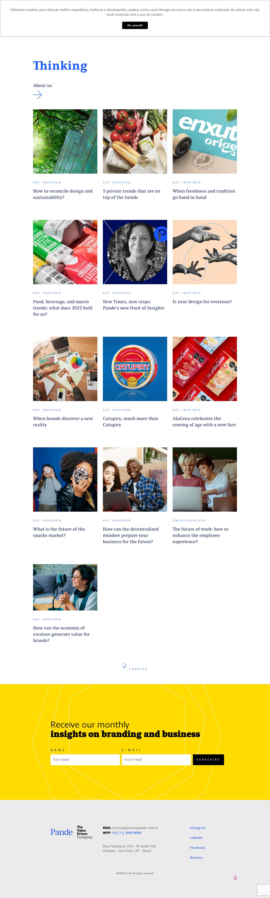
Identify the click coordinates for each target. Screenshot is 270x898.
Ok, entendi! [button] (135, 25)
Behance (196, 857)
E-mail (132, 750)
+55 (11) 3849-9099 (126, 833)
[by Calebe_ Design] (235, 878)
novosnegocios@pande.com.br (135, 828)
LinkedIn (196, 838)
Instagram (198, 828)
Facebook (197, 847)
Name (58, 750)
